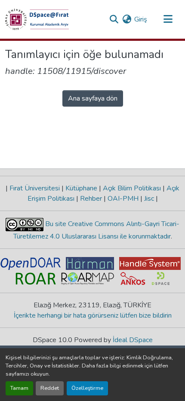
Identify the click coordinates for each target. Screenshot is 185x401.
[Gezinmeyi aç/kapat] (168, 19)
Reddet (49, 388)
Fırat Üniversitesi (35, 188)
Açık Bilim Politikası (132, 188)
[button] (37, 19)
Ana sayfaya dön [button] (92, 98)
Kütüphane (81, 188)
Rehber (91, 198)
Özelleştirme (87, 388)
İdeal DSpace (133, 340)
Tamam (19, 388)
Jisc (149, 198)
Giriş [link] (140, 19)
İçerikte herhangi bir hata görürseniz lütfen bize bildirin (93, 315)
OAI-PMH (123, 198)
